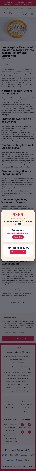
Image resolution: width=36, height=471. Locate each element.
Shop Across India (18, 252)
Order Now (18, 237)
